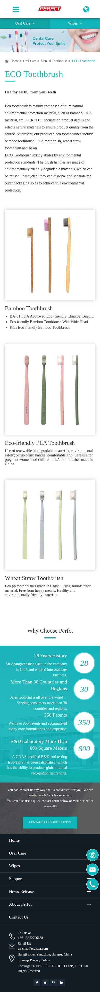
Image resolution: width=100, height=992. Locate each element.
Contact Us (19, 917)
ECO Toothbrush (83, 61)
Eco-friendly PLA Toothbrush (40, 443)
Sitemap (23, 960)
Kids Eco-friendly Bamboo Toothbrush (40, 327)
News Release (21, 891)
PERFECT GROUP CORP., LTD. (59, 966)
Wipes (73, 23)
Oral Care (23, 23)
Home (14, 61)
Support (16, 878)
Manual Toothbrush (54, 61)
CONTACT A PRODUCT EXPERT (50, 822)
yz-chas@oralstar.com (33, 948)
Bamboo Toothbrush (29, 308)
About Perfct (20, 904)
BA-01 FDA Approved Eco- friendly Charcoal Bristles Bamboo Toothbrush (52, 316)
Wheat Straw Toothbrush (34, 578)
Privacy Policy (40, 960)
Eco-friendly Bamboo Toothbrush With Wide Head (49, 322)
